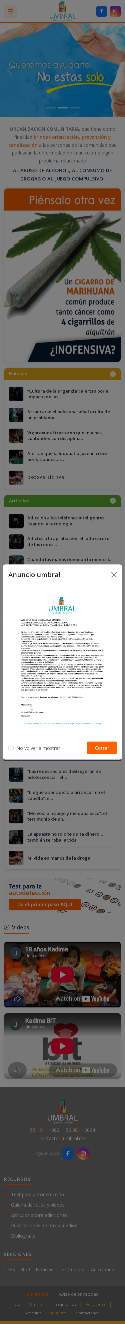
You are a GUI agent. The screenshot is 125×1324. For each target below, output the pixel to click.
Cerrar (102, 748)
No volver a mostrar (38, 748)
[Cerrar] (114, 574)
